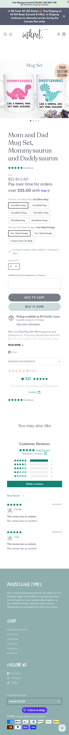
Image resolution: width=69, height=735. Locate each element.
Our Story (12, 643)
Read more (14, 345)
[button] (30, 120)
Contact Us (13, 634)
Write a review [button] (34, 484)
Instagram (12, 648)
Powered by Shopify (34, 716)
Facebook (12, 653)
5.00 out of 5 (43, 450)
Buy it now (34, 306)
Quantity (13, 260)
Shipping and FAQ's (17, 629)
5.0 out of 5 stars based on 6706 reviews (34, 386)
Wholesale (12, 639)
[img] (14, 504)
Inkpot (19, 716)
